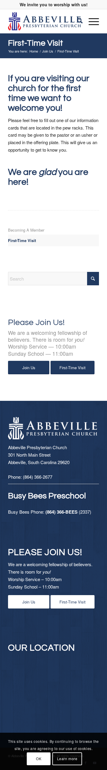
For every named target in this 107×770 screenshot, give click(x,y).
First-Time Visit (35, 43)
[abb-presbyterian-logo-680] (44, 21)
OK (38, 758)
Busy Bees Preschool (47, 496)
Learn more (67, 758)
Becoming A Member (26, 230)
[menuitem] (77, 21)
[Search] (77, 21)
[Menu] (91, 21)
